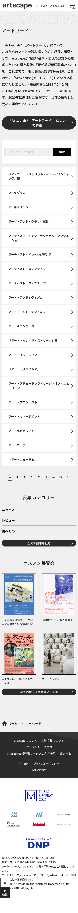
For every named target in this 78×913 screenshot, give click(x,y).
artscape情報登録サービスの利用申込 (31, 753)
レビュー (8, 521)
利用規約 (24, 763)
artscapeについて (25, 740)
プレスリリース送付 (39, 747)
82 (60, 476)
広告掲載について (52, 740)
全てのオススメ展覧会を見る (39, 692)
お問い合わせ (39, 769)
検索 (62, 152)
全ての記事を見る (39, 543)
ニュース (8, 510)
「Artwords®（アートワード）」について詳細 (37, 123)
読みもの (8, 531)
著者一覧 (65, 753)
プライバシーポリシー (46, 763)
